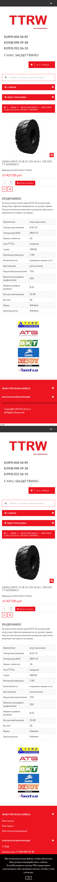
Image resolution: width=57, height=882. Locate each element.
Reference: (6, 170)
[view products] (28, 324)
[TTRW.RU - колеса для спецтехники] (28, 20)
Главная (11, 87)
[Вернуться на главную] (5, 107)
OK (28, 878)
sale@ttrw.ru (27, 55)
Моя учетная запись (16, 388)
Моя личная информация (14, 830)
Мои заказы (8, 820)
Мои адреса (8, 825)
